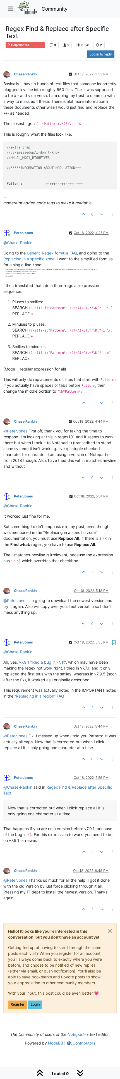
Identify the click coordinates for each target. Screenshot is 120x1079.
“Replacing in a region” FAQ (39, 696)
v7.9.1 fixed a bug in (40, 662)
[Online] (8, 232)
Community (55, 9)
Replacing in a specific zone (28, 258)
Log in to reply (101, 54)
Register (18, 1004)
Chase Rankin (25, 74)
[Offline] (8, 73)
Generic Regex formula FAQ (52, 253)
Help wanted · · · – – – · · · (27, 45)
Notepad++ (78, 1034)
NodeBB (55, 1043)
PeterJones (23, 233)
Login (35, 1004)
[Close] (110, 931)
